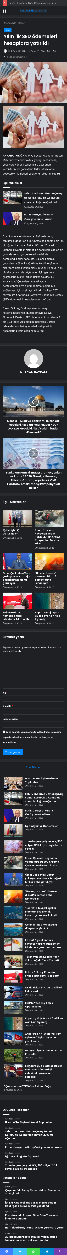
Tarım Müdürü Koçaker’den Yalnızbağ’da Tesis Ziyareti (42, 958)
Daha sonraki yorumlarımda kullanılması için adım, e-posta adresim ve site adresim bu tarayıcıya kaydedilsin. (32, 737)
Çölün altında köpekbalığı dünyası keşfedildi (41, 926)
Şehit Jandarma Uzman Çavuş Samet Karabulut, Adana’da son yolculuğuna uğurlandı (43, 198)
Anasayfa (11, 22)
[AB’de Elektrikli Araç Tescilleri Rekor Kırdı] (13, 992)
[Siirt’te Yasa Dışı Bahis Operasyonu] (13, 1007)
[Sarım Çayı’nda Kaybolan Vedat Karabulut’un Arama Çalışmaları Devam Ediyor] (49, 518)
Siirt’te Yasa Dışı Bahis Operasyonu (39, 1004)
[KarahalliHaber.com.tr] (33, 10)
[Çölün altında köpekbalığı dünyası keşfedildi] (13, 929)
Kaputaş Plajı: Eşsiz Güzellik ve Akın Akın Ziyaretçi (47, 616)
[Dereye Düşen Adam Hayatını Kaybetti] (13, 1055)
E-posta (8, 706)
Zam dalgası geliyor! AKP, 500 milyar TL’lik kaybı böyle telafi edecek (43, 845)
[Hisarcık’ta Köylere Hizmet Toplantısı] (13, 783)
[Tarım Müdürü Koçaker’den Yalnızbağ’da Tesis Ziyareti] (13, 961)
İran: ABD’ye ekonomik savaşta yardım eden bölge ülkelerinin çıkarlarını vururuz (43, 943)
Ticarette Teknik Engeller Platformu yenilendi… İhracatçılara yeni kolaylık (41, 911)
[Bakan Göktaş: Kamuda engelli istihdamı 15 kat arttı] (17, 601)
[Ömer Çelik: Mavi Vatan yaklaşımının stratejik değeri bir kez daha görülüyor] (17, 561)
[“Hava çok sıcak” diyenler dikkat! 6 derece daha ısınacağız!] (49, 561)
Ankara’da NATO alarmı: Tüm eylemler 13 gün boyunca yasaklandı (43, 1037)
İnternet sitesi (10, 719)
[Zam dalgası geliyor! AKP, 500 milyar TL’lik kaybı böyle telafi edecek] (13, 846)
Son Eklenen (33, 767)
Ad (5, 693)
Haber (21, 22)
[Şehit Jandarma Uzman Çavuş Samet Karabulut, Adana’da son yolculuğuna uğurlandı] (12, 197)
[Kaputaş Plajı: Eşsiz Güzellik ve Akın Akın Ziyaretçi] (49, 601)
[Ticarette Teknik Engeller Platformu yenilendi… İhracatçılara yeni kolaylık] (13, 912)
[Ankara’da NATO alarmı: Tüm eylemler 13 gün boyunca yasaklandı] (13, 1038)
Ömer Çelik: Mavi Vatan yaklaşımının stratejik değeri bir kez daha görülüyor (17, 578)
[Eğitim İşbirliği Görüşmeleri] (17, 518)
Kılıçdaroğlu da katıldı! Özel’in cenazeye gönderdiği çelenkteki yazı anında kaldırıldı (44, 1071)
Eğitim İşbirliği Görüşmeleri (11, 532)
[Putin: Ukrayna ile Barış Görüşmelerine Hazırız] (12, 218)
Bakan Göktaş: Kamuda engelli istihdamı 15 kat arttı (16, 616)
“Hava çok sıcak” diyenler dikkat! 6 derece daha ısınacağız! (45, 578)
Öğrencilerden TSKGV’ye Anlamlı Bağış (28, 1086)
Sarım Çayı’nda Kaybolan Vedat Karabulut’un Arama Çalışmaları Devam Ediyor (47, 537)
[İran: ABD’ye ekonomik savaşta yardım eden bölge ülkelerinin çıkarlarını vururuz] (13, 944)
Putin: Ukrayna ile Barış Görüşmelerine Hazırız (33, 3)
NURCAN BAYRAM (17, 51)
